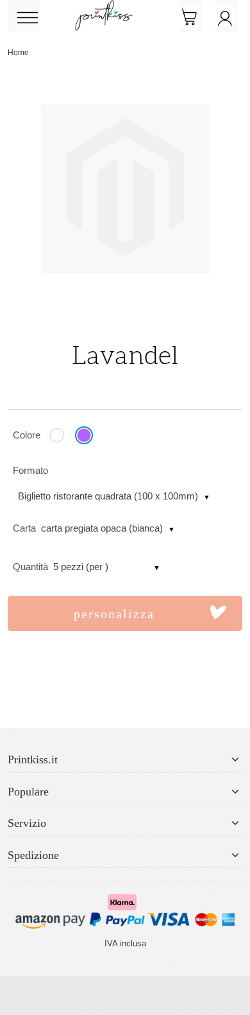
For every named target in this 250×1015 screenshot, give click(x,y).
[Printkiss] (104, 6)
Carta (24, 528)
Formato (30, 470)
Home (18, 52)
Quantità (30, 566)
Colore (26, 434)
